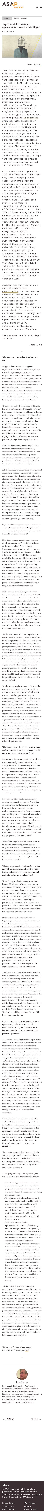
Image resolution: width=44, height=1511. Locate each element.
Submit (27, 1507)
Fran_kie (38, 64)
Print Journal (8, 1509)
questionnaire (10, 291)
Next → (36, 1419)
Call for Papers (31, 1509)
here (26, 1350)
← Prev (8, 1419)
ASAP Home (8, 1507)
